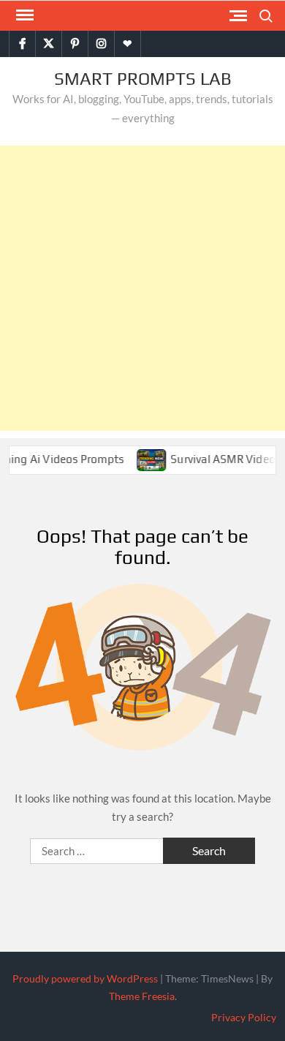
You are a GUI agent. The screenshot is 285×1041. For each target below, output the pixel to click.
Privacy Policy (243, 1017)
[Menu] (23, 15)
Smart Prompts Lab (143, 79)
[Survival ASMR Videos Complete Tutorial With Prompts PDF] (147, 458)
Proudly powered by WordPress (85, 978)
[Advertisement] (142, 288)
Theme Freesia (142, 996)
